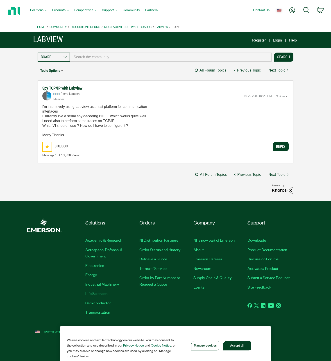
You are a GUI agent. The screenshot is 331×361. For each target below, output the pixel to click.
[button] (47, 146)
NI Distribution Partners (158, 240)
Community (58, 27)
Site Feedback (259, 287)
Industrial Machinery (102, 284)
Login (277, 40)
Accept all (237, 345)
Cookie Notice (161, 345)
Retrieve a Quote (153, 258)
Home (41, 27)
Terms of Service (153, 268)
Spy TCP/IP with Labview (62, 88)
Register (259, 40)
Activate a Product (262, 268)
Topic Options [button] (50, 70)
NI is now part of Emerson (214, 240)
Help (293, 40)
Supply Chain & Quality (212, 277)
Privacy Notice (133, 345)
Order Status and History (160, 249)
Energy (91, 274)
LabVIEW (162, 27)
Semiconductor (98, 302)
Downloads (256, 240)
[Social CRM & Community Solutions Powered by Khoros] (282, 189)
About (198, 249)
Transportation (97, 312)
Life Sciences (96, 293)
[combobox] (171, 57)
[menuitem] (38, 11)
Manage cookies (205, 345)
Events (198, 287)
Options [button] (280, 96)
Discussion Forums (85, 27)
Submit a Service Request (268, 277)
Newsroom (202, 268)
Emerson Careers (207, 258)
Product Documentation (267, 249)
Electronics (94, 265)
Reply (280, 146)
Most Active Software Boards (128, 27)
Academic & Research (103, 240)
